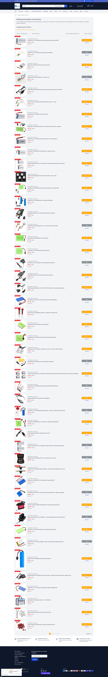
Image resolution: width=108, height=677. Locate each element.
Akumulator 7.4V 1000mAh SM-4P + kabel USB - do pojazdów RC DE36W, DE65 (43, 421)
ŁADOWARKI (45, 11)
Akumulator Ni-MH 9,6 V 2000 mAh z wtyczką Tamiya (38, 324)
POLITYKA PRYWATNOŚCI (20, 653)
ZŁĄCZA (55, 11)
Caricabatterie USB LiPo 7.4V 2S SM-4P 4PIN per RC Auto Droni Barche (41, 213)
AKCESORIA (21, 11)
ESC (60, 11)
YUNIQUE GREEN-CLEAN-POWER (33, 38)
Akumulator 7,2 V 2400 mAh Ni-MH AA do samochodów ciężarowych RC (42, 529)
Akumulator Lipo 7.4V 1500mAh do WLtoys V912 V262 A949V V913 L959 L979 (43, 385)
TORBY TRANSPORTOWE (36, 11)
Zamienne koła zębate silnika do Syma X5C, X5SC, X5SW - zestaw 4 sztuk (42, 175)
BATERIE (26, 11)
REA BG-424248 (18, 664)
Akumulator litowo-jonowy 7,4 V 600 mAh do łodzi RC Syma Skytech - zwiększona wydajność (46, 492)
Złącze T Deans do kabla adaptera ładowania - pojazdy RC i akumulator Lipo (42, 312)
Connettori (33, 29)
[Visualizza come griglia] (91, 33)
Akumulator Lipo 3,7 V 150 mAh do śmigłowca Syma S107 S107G (40, 52)
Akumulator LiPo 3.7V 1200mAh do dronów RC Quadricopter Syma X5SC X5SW (43, 40)
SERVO (81, 11)
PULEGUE (76, 11)
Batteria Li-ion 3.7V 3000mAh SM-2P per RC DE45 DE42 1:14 (39, 558)
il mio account (80, 6)
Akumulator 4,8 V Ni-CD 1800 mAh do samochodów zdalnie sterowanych (42, 337)
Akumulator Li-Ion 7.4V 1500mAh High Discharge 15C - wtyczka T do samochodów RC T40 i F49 (46, 410)
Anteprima (87, 42)
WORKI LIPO (65, 11)
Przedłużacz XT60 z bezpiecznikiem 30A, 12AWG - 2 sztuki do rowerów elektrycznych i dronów (46, 468)
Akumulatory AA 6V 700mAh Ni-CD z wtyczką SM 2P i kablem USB (40, 361)
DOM (16, 11)
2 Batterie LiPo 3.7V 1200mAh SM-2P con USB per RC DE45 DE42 (40, 200)
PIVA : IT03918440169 (19, 662)
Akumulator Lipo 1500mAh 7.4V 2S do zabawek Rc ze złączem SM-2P (41, 480)
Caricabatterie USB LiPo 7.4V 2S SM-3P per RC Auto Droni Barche (40, 275)
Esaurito (86, 52)
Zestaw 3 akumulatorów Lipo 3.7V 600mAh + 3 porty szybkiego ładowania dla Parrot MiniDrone (46, 517)
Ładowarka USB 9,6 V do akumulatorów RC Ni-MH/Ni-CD (39, 398)
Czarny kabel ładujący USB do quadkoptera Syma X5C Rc (39, 433)
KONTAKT (86, 11)
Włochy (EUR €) (23, 669)
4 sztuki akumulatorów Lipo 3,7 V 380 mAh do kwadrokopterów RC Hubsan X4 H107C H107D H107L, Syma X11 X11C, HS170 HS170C (53, 373)
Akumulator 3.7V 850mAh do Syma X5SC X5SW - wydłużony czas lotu (41, 151)
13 (57, 633)
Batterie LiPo (18, 29)
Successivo (88, 633)
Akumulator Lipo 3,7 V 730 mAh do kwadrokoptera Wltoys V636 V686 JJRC (42, 587)
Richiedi (34, 659)
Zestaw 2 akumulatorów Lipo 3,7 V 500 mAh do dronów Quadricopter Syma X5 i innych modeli (46, 163)
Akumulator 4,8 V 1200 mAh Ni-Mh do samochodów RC (38, 250)
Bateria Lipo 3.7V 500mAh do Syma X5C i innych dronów (39, 64)
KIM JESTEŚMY (17, 651)
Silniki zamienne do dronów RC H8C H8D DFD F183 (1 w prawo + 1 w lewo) (42, 101)
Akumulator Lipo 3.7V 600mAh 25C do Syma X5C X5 (38, 114)
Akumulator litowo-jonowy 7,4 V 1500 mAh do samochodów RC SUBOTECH (42, 299)
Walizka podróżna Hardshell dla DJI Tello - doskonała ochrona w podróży (42, 457)
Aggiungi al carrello (87, 40)
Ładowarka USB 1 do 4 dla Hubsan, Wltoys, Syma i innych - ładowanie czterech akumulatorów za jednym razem (49, 575)
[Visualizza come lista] (89, 33)
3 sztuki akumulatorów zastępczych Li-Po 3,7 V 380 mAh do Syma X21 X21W (43, 225)
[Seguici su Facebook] (41, 671)
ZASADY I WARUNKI (18, 654)
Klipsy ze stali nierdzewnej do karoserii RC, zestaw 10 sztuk (39, 612)
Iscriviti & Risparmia (89, 1)
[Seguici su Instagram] (43, 671)
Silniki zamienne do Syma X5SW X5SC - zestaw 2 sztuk (38, 77)
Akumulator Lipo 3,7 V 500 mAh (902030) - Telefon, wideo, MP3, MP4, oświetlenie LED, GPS (45, 541)
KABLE (51, 11)
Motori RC (23, 29)
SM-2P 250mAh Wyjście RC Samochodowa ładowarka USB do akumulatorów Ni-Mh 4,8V (45, 89)
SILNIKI (71, 11)
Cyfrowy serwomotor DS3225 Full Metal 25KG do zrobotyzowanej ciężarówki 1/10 (43, 504)
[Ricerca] (65, 6)
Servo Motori (27, 29)
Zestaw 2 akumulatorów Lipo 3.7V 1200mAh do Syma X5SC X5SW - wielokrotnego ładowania (46, 445)
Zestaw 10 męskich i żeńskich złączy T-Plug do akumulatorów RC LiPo (41, 624)
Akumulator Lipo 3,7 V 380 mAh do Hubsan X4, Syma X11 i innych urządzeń (42, 138)
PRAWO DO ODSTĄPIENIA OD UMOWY (20, 657)
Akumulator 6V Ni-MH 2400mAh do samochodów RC (38, 238)
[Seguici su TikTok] (46, 671)
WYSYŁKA (17, 660)
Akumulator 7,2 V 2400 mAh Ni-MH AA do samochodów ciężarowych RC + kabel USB (44, 126)
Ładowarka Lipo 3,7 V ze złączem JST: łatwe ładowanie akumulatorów (41, 262)
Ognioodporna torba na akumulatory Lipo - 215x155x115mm (39, 599)
